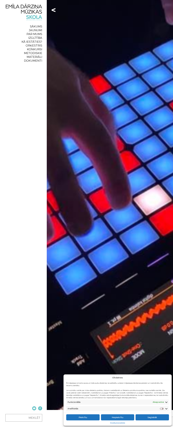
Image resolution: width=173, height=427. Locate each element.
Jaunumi (35, 30)
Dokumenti (33, 60)
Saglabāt (152, 417)
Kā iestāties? (31, 41)
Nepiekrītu (117, 417)
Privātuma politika (117, 423)
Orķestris (34, 45)
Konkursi (34, 49)
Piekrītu (83, 417)
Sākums (36, 26)
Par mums (34, 34)
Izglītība (35, 37)
